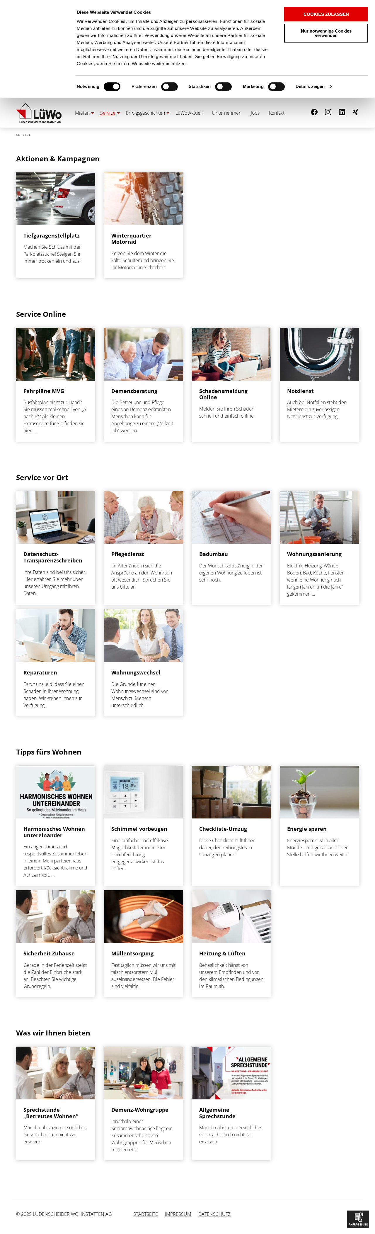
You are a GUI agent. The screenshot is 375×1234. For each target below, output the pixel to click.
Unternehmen (226, 113)
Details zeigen (310, 86)
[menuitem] (83, 113)
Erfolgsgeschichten (145, 113)
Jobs (255, 113)
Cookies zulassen (326, 14)
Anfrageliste (358, 1218)
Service (107, 113)
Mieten (82, 113)
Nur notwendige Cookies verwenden (326, 33)
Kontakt (276, 113)
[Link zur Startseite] (39, 113)
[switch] (159, 86)
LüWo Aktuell (189, 113)
